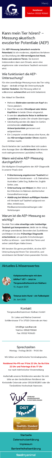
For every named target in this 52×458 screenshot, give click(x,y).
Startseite (26, 435)
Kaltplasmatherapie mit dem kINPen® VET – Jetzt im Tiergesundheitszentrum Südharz (29, 279)
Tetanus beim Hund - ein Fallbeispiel (31, 296)
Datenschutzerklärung (26, 439)
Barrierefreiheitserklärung (26, 448)
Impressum (26, 444)
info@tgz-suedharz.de (26, 327)
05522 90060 (41, 13)
